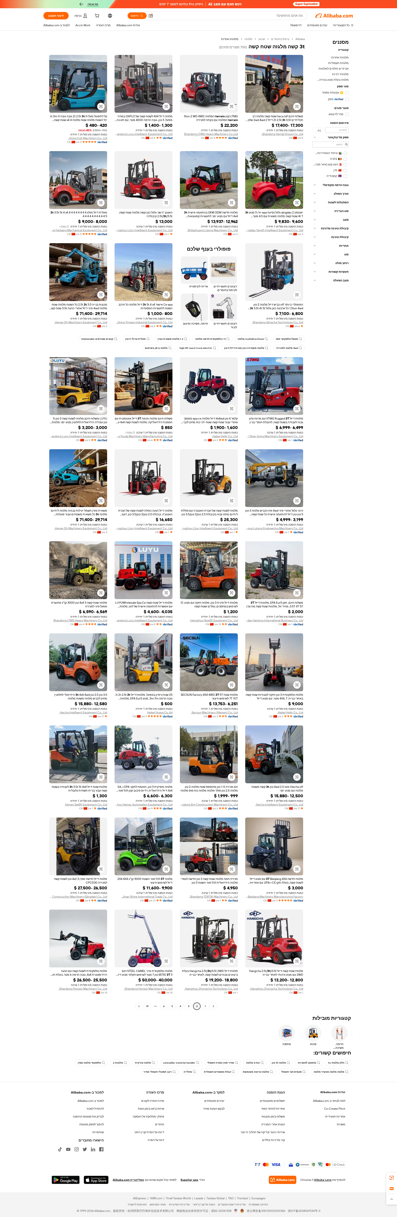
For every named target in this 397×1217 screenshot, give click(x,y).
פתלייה (188, 1071)
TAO (230, 1198)
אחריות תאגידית (335, 1116)
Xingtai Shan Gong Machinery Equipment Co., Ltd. (274, 436)
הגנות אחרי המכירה (273, 1124)
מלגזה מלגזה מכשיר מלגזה (329, 1071)
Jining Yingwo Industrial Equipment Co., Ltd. (144, 322)
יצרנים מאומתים (214, 1100)
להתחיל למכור (95, 1108)
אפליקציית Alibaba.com (128, 1179)
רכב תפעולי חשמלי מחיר (157, 1071)
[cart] (96, 16)
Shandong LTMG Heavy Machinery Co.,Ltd (211, 134)
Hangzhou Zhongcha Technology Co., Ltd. (276, 988)
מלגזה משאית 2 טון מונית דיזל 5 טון (244, 348)
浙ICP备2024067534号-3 (304, 1210)
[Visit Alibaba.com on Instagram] (76, 1149)
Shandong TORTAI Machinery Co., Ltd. (213, 896)
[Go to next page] (139, 1006)
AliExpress (139, 1198)
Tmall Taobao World (178, 1198)
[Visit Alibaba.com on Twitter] (84, 1149)
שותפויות (98, 1132)
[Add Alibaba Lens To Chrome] (282, 1180)
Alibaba (300, 39)
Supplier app (189, 1179)
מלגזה (248, 39)
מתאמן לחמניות (307, 1062)
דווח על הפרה (156, 1140)
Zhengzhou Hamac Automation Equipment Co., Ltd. (143, 804)
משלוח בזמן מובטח (273, 1116)
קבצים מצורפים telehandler (97, 339)
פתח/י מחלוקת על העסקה (148, 1116)
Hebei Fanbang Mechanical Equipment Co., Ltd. (78, 230)
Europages (258, 1198)
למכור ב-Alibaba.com (91, 1100)
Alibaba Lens (322, 1179)
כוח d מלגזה (253, 1062)
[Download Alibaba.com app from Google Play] (66, 1180)
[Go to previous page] (213, 1006)
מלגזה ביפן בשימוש (156, 348)
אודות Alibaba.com (332, 1092)
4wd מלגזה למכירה (287, 348)
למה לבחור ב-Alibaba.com (329, 1100)
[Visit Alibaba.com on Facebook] (101, 1149)
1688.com (156, 1198)
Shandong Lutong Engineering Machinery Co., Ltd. (274, 528)
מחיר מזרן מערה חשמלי (220, 1062)
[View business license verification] (236, 1211)
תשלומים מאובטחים (272, 1100)
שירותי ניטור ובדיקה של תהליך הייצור (263, 1132)
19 (147, 1006)
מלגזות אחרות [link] (229, 39)
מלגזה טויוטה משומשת (256, 1071)
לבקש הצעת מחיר (214, 1108)
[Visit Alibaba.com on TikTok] (59, 1149)
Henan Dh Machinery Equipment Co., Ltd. (80, 322)
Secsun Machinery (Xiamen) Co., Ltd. (214, 712)
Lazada (198, 1198)
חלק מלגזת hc (336, 1062)
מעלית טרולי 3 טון (135, 339)
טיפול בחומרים (280, 39)
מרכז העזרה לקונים (152, 1100)
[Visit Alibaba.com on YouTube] (68, 1149)
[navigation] (330, 523)
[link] (391, 1177)
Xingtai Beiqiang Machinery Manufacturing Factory (274, 896)
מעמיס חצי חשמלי (291, 1071)
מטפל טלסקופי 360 (287, 339)
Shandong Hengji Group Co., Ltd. (282, 134)
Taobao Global (216, 1198)
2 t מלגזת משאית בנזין (170, 339)
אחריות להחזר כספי (273, 1108)
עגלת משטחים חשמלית (217, 1071)
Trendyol (242, 1198)
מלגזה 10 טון (279, 1062)
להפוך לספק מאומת (91, 1124)
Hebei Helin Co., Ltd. (225, 436)
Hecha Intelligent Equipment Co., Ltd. (83, 712)
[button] (150, 15)
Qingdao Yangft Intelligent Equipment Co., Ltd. (274, 230)
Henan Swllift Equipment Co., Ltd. (86, 804)
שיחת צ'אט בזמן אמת (151, 1108)
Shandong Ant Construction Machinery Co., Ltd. (209, 804)
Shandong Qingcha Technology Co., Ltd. (277, 322)
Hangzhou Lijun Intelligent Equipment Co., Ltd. (143, 230)
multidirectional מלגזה (251, 339)
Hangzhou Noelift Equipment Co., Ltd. (214, 620)
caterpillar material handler (179, 1062)
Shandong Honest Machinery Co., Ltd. (148, 988)
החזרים (159, 1124)
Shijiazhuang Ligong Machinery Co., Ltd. (212, 230)
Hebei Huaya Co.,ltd (159, 712)
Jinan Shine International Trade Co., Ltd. (147, 896)
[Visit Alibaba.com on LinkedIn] (93, 1149)
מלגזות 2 (118, 1062)
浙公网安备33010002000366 (266, 1210)
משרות (341, 1124)
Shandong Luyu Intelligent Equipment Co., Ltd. (143, 134)
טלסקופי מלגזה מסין (89, 1062)
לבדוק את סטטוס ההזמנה (88, 1116)
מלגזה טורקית (143, 1062)
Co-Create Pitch (334, 1108)
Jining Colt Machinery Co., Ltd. (87, 138)
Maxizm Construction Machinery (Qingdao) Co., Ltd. (78, 896)
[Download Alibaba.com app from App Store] (96, 1180)
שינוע (261, 39)
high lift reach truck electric (195, 348)
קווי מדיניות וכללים (273, 1140)
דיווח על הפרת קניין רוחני (149, 1132)
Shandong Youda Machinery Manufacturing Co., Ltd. (143, 436)
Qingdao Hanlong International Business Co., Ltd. (274, 620)
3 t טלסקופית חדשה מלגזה (210, 339)
